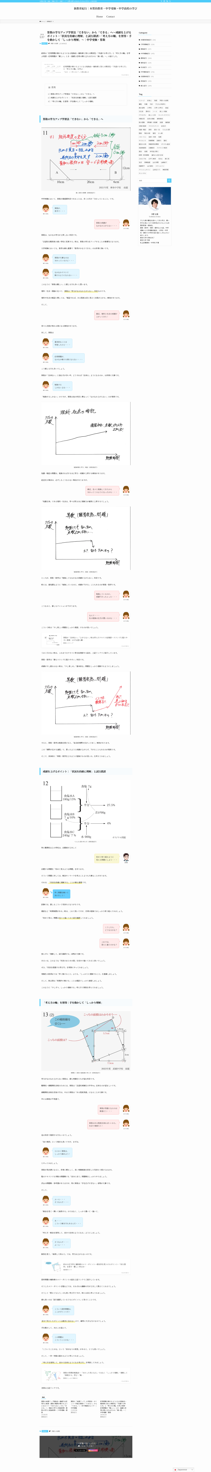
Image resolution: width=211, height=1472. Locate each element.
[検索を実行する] (169, 180)
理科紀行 (146, 63)
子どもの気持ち (160, 104)
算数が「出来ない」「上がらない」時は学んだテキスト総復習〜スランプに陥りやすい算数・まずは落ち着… (95, 638)
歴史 (165, 140)
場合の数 (147, 133)
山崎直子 (164, 162)
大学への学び (158, 108)
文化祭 (141, 111)
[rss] (167, 1)
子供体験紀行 (147, 44)
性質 (159, 137)
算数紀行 (44, 43)
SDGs (160, 159)
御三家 (167, 159)
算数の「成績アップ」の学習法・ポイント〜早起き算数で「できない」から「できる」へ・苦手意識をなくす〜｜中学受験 (84, 1404)
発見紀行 (146, 81)
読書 (161, 122)
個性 (140, 104)
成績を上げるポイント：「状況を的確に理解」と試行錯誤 (73, 97)
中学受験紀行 (148, 53)
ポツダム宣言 (165, 144)
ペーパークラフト (164, 115)
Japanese (182, 1469)
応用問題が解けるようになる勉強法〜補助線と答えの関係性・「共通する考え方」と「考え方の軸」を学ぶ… (95, 67)
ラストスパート (154, 126)
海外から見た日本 (157, 155)
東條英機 (165, 170)
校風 (145, 104)
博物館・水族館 (152, 122)
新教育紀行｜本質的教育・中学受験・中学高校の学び (105, 8)
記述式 (163, 126)
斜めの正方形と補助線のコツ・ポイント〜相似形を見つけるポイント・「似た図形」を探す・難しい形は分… (94, 1265)
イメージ (142, 100)
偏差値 (167, 122)
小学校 (149, 108)
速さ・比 (157, 130)
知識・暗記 (142, 130)
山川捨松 (150, 166)
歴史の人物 (142, 144)
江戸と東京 (152, 159)
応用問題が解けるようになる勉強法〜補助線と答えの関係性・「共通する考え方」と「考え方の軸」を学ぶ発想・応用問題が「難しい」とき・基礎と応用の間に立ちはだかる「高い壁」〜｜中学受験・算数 (113, 1406)
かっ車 (160, 133)
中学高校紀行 (147, 72)
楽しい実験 (163, 111)
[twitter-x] (161, 1)
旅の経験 (142, 122)
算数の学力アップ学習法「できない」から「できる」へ (73, 94)
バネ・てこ (142, 137)
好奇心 (149, 100)
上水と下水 (142, 159)
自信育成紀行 (147, 76)
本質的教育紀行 (148, 40)
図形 (150, 130)
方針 (151, 104)
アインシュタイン (144, 170)
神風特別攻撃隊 (154, 144)
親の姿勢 (142, 108)
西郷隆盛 (147, 162)
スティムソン (160, 166)
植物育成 (160, 119)
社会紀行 (146, 67)
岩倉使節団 (142, 148)
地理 (145, 151)
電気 (154, 133)
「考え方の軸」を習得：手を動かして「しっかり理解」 (73, 101)
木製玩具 (142, 119)
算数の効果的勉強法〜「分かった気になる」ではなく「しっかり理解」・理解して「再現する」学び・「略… (95, 1374)
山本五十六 (156, 170)
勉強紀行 (146, 49)
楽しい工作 (152, 115)
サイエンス (142, 140)
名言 (140, 162)
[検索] (170, 1)
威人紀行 (146, 86)
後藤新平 (142, 166)
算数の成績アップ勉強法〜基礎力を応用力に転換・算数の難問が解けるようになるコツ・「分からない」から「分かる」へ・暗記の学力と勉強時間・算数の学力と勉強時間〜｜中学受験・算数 (54, 1406)
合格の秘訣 (142, 126)
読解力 (159, 140)
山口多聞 (155, 162)
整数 (140, 133)
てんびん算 (166, 130)
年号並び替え (154, 151)
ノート (155, 111)
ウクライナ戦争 (162, 148)
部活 (166, 108)
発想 (155, 100)
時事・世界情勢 (144, 155)
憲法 (140, 151)
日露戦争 (151, 148)
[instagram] (164, 1)
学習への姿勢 (54, 43)
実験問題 (151, 140)
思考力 (148, 111)
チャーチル (142, 173)
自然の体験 (150, 119)
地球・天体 (152, 137)
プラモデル (142, 115)
